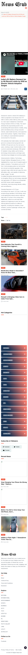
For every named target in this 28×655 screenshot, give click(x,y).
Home (2, 12)
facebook (6, 446)
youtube (7, 450)
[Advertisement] (14, 33)
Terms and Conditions (7, 583)
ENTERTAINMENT (5, 600)
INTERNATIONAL (5, 598)
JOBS (2, 626)
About (2, 578)
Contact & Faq (4, 580)
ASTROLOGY (4, 631)
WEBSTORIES (4, 621)
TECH (3, 479)
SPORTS (3, 603)
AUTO (7, 12)
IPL (2, 618)
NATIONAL (3, 595)
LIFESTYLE (4, 613)
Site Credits (19, 650)
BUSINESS (3, 605)
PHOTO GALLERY (5, 624)
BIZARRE (3, 616)
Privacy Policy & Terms (7, 650)
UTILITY (3, 629)
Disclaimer (4, 585)
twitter (17, 446)
